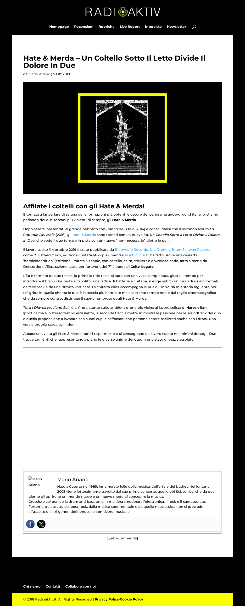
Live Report (130, 27)
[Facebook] (30, 524)
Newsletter (176, 27)
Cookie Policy (131, 599)
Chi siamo (31, 586)
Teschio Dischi (137, 255)
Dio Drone (158, 249)
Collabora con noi (80, 586)
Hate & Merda (84, 235)
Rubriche (107, 27)
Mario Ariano (39, 74)
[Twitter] (41, 524)
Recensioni (83, 27)
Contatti (53, 586)
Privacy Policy (107, 599)
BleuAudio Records (131, 249)
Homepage (59, 27)
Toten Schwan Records (191, 249)
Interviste (153, 27)
